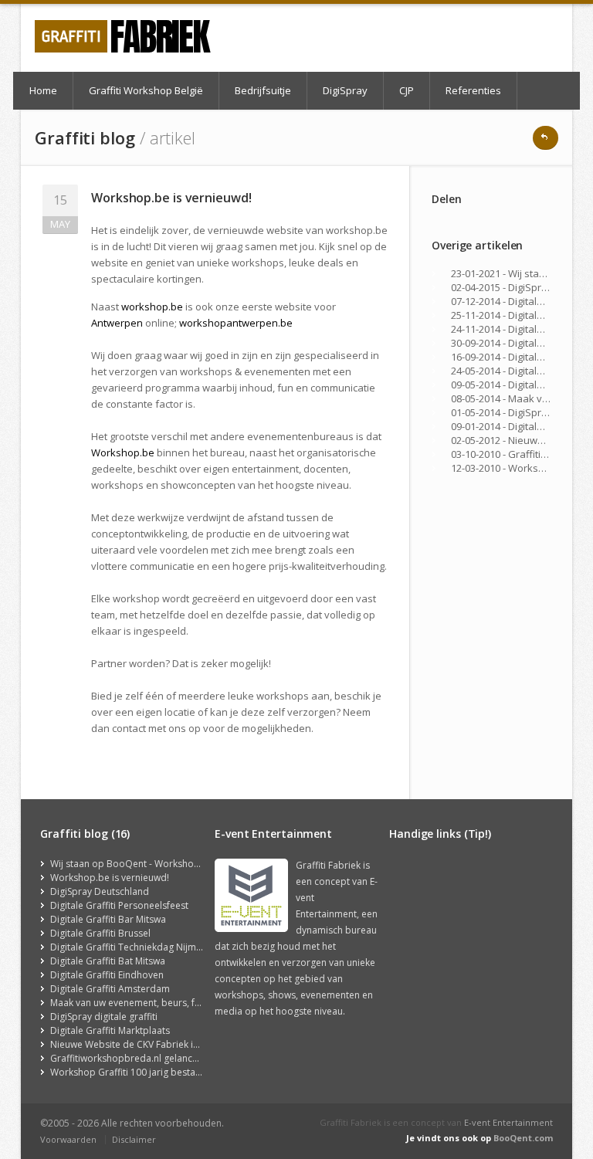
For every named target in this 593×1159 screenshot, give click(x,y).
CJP (406, 90)
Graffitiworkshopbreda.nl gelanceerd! (132, 1058)
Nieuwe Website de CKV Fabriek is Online (139, 1044)
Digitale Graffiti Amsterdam (110, 988)
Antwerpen (117, 323)
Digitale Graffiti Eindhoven (107, 974)
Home (43, 90)
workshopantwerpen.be (236, 323)
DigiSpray (345, 90)
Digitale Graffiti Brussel (100, 933)
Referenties (473, 90)
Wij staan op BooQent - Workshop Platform (145, 863)
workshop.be (152, 306)
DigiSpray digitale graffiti (104, 1016)
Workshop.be (122, 452)
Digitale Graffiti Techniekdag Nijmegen (134, 947)
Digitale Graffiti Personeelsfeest (119, 905)
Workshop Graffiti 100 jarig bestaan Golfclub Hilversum (171, 1072)
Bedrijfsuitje (263, 90)
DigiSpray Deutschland (99, 891)
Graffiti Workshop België (146, 90)
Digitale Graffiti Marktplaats (110, 1030)
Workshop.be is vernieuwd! (109, 877)
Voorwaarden (68, 1139)
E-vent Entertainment (508, 1122)
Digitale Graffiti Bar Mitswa (108, 919)
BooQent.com (523, 1138)
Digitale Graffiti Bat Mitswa (107, 961)
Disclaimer (134, 1139)
